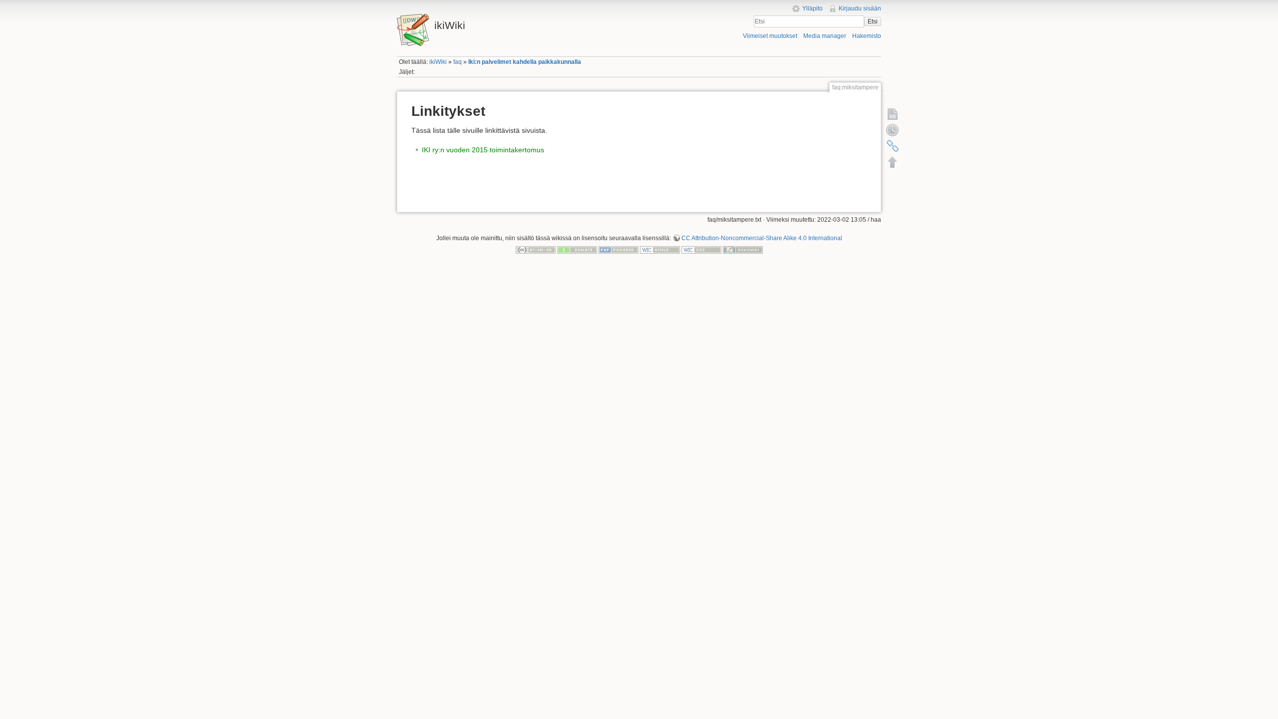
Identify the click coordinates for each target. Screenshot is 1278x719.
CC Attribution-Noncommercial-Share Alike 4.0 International (761, 238)
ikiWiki (438, 61)
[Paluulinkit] (893, 146)
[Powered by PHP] (619, 249)
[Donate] (577, 249)
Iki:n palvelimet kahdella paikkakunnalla (524, 61)
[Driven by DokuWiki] (743, 249)
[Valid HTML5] (660, 249)
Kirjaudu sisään (860, 8)
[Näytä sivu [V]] (893, 114)
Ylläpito (812, 8)
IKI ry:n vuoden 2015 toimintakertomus (483, 150)
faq (457, 61)
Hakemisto (866, 35)
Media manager (824, 35)
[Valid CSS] (701, 249)
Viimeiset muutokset (770, 35)
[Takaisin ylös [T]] (893, 162)
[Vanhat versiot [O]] (893, 130)
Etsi (873, 21)
